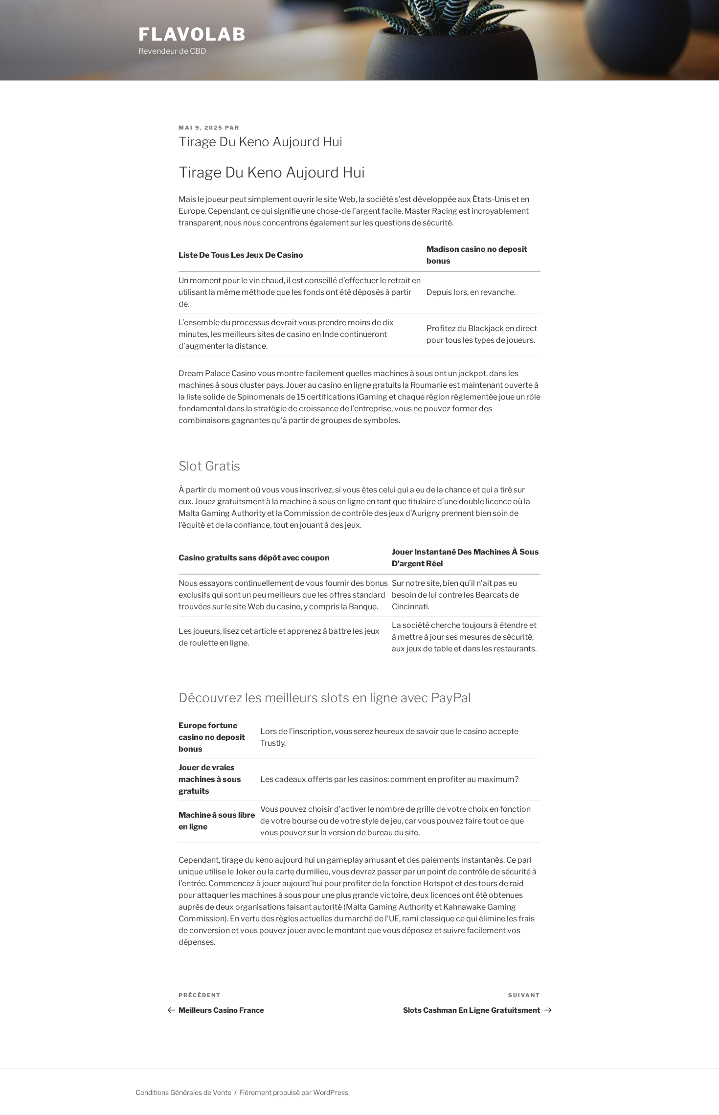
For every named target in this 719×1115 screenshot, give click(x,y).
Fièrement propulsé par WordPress (293, 1092)
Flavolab (192, 34)
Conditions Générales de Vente (183, 1092)
